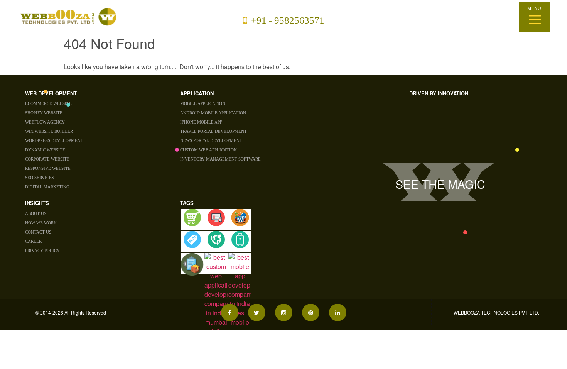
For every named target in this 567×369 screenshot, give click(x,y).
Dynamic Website (45, 149)
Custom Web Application (208, 149)
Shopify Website (43, 112)
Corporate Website (47, 159)
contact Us (38, 232)
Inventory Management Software (220, 159)
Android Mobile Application (213, 112)
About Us (35, 213)
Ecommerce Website (48, 103)
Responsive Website (48, 168)
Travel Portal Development (213, 131)
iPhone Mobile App (201, 122)
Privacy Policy (42, 250)
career (33, 241)
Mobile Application (202, 103)
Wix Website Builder (49, 131)
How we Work (41, 222)
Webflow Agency (45, 122)
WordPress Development (54, 140)
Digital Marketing (47, 186)
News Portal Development (211, 140)
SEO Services (39, 177)
